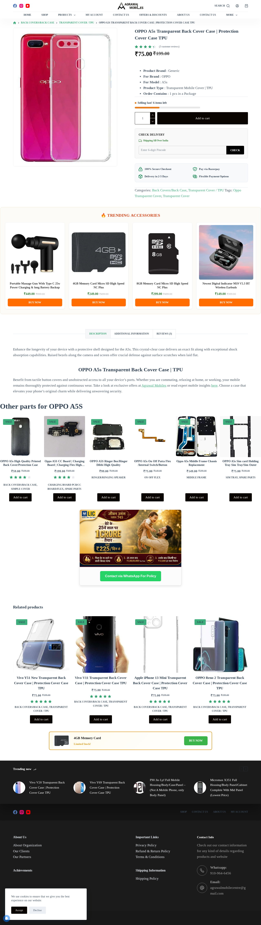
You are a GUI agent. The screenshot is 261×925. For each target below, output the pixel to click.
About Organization (27, 845)
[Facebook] (15, 6)
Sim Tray (232, 477)
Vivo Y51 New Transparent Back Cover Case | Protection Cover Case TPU (41, 683)
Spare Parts (73, 489)
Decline (37, 910)
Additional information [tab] (131, 333)
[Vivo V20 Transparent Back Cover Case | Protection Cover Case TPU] (19, 787)
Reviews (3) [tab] (164, 333)
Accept (19, 910)
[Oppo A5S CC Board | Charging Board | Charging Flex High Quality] (64, 436)
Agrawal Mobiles (154, 385)
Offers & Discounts (153, 14)
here (214, 385)
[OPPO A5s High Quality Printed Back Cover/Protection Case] (20, 436)
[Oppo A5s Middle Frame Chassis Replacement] (196, 436)
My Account (94, 14)
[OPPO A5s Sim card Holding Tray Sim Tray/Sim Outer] (240, 436)
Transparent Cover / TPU (206, 190)
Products (65, 14)
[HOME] (14, 23)
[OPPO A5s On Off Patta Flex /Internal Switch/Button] (152, 436)
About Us (183, 14)
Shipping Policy (147, 878)
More (230, 14)
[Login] (237, 5)
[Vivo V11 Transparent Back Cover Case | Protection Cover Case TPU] (101, 644)
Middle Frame (196, 477)
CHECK (235, 150)
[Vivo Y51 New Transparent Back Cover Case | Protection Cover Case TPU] (41, 644)
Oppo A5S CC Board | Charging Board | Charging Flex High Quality (64, 465)
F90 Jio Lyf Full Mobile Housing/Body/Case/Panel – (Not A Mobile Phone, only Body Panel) (168, 787)
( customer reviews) (169, 46)
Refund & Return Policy (153, 851)
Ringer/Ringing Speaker (109, 477)
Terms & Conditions (150, 857)
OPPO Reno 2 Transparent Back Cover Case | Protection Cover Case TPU (220, 683)
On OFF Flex (152, 477)
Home (27, 14)
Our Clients (21, 851)
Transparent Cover (176, 196)
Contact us (208, 14)
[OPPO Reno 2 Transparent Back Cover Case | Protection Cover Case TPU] (219, 644)
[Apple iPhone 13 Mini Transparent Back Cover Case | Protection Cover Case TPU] (160, 644)
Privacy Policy (146, 845)
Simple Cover (20, 489)
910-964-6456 (220, 873)
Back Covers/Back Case (169, 190)
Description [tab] (98, 333)
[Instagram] (21, 6)
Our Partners (22, 857)
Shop (44, 14)
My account (239, 811)
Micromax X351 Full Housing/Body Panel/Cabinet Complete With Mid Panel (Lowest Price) (228, 787)
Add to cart (202, 118)
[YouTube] (28, 6)
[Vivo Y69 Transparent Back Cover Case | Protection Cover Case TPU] (79, 787)
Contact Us (121, 14)
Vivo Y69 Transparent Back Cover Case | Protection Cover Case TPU (107, 787)
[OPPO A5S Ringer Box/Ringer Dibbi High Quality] (108, 436)
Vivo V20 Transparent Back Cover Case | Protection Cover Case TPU (47, 787)
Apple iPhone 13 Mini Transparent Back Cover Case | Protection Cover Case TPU (160, 683)
